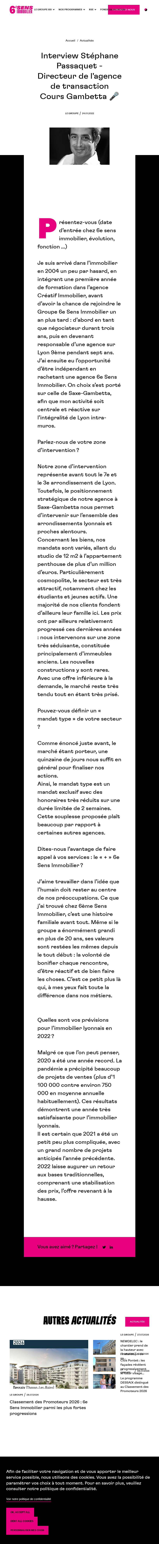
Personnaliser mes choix (27, 1530)
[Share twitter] (104, 1247)
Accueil (70, 40)
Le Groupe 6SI (43, 9)
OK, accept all (20, 1512)
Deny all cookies (21, 1521)
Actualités (87, 40)
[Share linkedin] (111, 1247)
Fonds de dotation (112, 9)
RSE (91, 9)
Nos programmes (70, 9)
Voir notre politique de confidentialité (28, 1499)
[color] (145, 9)
